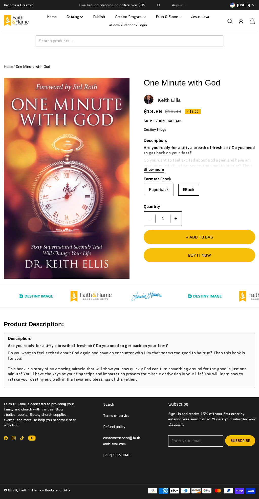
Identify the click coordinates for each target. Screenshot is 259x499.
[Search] (230, 21)
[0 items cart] (252, 21)
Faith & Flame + (168, 16)
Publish (99, 16)
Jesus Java (200, 16)
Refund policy (114, 426)
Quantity (152, 206)
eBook (188, 189)
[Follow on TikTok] (22, 438)
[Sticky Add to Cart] (237, 484)
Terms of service (116, 415)
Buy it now (199, 255)
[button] (74, 16)
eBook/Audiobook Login (128, 25)
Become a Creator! (18, 5)
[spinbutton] (162, 219)
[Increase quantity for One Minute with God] (176, 219)
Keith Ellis (169, 100)
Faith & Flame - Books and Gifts (45, 490)
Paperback (158, 189)
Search (108, 404)
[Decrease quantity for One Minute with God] (149, 219)
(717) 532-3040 (117, 455)
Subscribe (240, 440)
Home (51, 16)
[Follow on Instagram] (14, 438)
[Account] (241, 21)
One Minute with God (33, 66)
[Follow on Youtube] (32, 438)
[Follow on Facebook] (6, 438)
